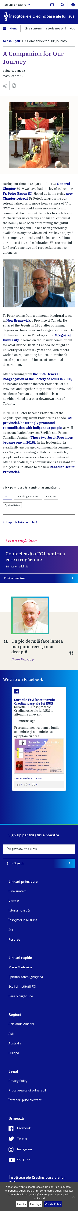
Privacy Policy (18, 1081)
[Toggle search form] (62, 4)
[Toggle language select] (73, 4)
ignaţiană (51, 496)
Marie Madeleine (20, 967)
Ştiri (11, 930)
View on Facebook (23, 778)
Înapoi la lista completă (21, 522)
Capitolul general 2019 (28, 496)
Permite (21, 1204)
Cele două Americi (21, 1024)
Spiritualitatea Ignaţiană (26, 977)
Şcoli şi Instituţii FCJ (22, 986)
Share (38, 778)
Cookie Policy (53, 1204)
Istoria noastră (55, 28)
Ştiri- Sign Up (15, 863)
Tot (7, 496)
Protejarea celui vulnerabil (27, 1090)
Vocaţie (14, 901)
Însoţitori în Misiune (23, 920)
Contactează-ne (14, 578)
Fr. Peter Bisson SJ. (17, 193)
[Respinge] (73, 1197)
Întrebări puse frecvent (25, 1100)
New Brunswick (18, 320)
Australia (15, 1043)
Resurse (14, 939)
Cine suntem (33, 28)
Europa (14, 1053)
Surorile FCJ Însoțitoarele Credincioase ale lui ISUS (34, 701)
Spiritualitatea (12, 505)
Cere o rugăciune (21, 996)
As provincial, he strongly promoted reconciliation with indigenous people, (37, 423)
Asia (11, 1034)
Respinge (35, 1204)
